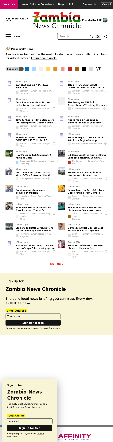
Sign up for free (33, 322)
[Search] (91, 36)
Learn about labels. (44, 58)
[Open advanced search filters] (98, 36)
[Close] (54, 382)
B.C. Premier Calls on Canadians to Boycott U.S (43, 4)
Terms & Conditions (49, 328)
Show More (56, 264)
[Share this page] (105, 36)
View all (106, 4)
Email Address (16, 310)
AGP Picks (9, 4)
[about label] (17, 92)
